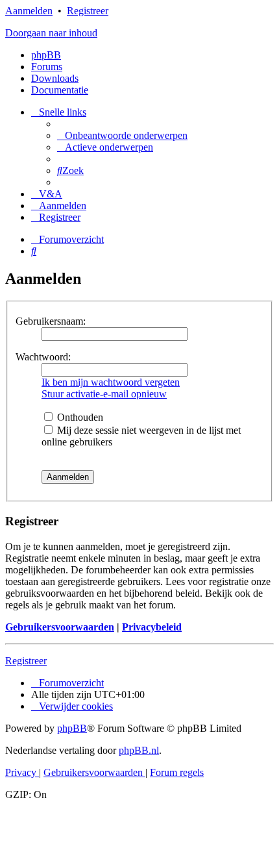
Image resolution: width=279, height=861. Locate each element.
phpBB (46, 54)
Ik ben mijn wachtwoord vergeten (111, 382)
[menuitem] (122, 135)
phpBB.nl (139, 750)
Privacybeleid (152, 626)
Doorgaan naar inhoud (51, 32)
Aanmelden (29, 10)
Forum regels (177, 772)
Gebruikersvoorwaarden (59, 626)
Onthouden (79, 417)
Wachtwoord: (43, 356)
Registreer (87, 10)
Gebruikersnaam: (51, 321)
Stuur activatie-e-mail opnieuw (104, 393)
